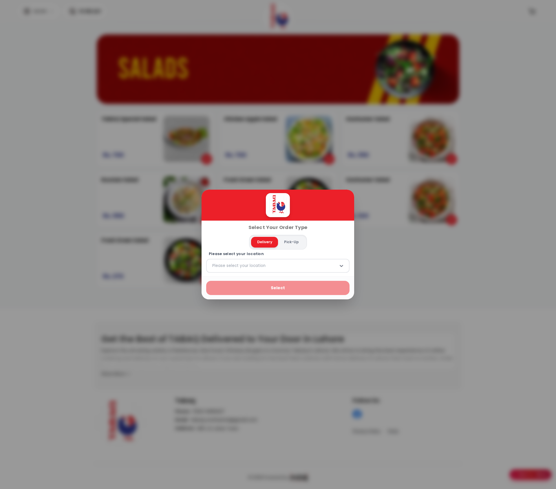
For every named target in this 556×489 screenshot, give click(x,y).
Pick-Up (291, 241)
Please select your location (236, 254)
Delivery (264, 241)
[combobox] (212, 265)
